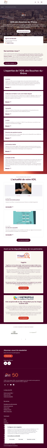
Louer (5, 419)
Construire (6, 422)
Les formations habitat (10, 144)
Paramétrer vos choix (31, 439)
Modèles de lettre (7, 409)
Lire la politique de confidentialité (13, 435)
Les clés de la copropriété (12, 227)
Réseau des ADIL (7, 394)
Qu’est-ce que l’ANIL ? (8, 393)
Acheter (5, 421)
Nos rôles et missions (9, 63)
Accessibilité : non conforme (9, 443)
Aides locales (6, 407)
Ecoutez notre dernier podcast (13, 200)
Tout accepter (12, 439)
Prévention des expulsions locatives (13, 132)
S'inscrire (7, 356)
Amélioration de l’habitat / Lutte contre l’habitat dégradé (18, 93)
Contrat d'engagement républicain (11, 445)
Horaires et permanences (23, 31)
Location (7, 120)
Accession (7, 79)
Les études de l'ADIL (10, 157)
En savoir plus (24, 288)
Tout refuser (21, 439)
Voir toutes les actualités (23, 240)
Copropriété (8, 108)
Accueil (2, 6)
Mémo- (8, 411)
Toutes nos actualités (8, 396)
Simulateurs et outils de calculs (10, 404)
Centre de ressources (8, 406)
